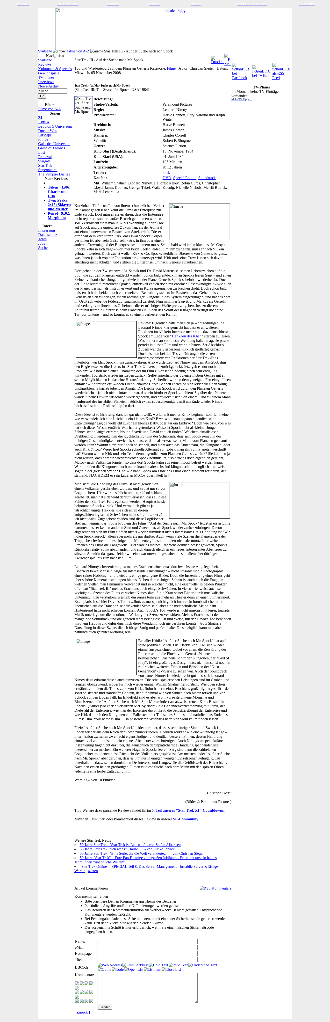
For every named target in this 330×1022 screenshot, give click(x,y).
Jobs (41, 243)
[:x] (91, 1001)
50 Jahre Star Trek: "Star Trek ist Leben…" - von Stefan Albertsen (130, 845)
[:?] (77, 1001)
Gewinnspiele (48, 73)
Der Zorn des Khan (186, 336)
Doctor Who (47, 131)
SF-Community (185, 819)
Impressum (46, 230)
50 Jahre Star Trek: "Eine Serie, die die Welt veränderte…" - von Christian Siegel (141, 853)
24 (40, 118)
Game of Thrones (51, 148)
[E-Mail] (227, 59)
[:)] (77, 984)
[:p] (77, 989)
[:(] (86, 1001)
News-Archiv (48, 86)
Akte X (44, 122)
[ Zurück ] (82, 1012)
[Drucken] (217, 59)
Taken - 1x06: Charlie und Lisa (59, 191)
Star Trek (45, 165)
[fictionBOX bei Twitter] (261, 70)
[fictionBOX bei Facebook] (241, 70)
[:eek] (82, 993)
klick (166, 172)
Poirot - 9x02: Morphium (59, 215)
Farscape (45, 135)
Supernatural (47, 170)
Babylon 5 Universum (55, 126)
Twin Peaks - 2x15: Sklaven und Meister (59, 204)
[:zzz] (91, 993)
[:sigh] (77, 997)
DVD (167, 178)
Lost (41, 152)
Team (42, 239)
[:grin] (82, 984)
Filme (171, 68)
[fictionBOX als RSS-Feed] (281, 70)
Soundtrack (207, 178)
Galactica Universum (54, 144)
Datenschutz (47, 235)
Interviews (46, 82)
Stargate (44, 161)
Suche (43, 248)
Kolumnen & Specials (55, 69)
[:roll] (77, 993)
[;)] (86, 984)
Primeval (45, 157)
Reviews (44, 64)
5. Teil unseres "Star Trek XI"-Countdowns (188, 810)
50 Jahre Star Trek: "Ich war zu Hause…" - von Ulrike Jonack (127, 849)
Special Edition (184, 178)
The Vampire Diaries (54, 174)
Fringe (43, 139)
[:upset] (86, 993)
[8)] (91, 984)
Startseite (45, 51)
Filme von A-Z (78, 51)
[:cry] (82, 1001)
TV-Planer (46, 77)
